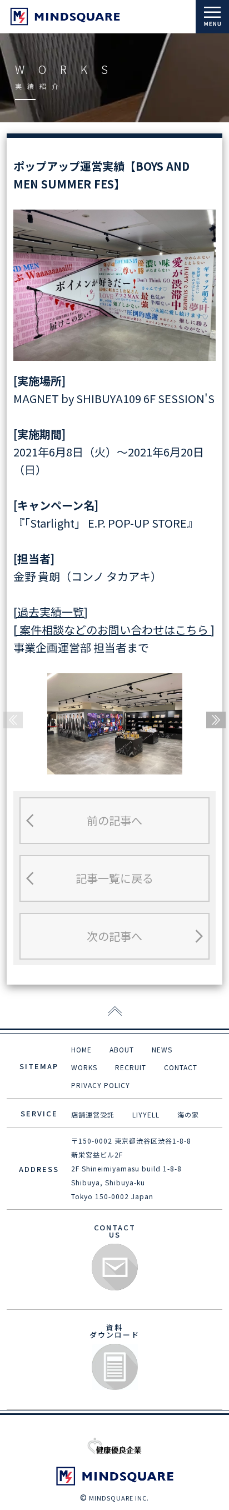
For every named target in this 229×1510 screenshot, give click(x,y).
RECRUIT (130, 1067)
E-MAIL (115, 1267)
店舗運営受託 (92, 1114)
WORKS (84, 1067)
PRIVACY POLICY (100, 1085)
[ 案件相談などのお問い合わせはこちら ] (114, 630)
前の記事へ (114, 820)
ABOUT (121, 1049)
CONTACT (180, 1067)
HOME (81, 1049)
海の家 (188, 1114)
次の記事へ (114, 936)
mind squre (65, 16)
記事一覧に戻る (114, 878)
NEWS (162, 1049)
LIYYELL (146, 1114)
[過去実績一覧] (50, 612)
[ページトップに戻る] (115, 1011)
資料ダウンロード (115, 1367)
